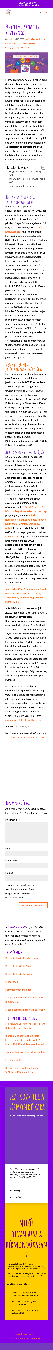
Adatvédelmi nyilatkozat (25, 1334)
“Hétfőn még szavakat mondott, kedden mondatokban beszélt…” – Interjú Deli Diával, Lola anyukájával (24, 1040)
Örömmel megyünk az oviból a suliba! (25, 1052)
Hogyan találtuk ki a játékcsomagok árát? (26, 173)
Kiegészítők (11, 982)
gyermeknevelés (29, 43)
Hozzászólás (12, 820)
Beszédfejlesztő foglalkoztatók (21, 958)
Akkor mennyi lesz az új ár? (22, 186)
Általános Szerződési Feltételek (25, 1338)
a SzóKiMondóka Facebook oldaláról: (25, 737)
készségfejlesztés (11, 48)
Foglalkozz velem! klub (13, 43)
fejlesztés (42, 39)
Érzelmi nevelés (13, 1060)
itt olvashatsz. (12, 536)
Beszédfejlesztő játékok (18, 966)
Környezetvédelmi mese (18, 990)
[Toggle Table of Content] (42, 167)
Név (8, 848)
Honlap (9, 873)
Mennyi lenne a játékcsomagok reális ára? (27, 181)
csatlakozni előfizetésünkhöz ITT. (23, 720)
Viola (10, 39)
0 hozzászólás (24, 48)
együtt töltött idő (31, 39)
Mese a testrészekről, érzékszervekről (25, 1010)
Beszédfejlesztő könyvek (18, 974)
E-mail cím (11, 861)
